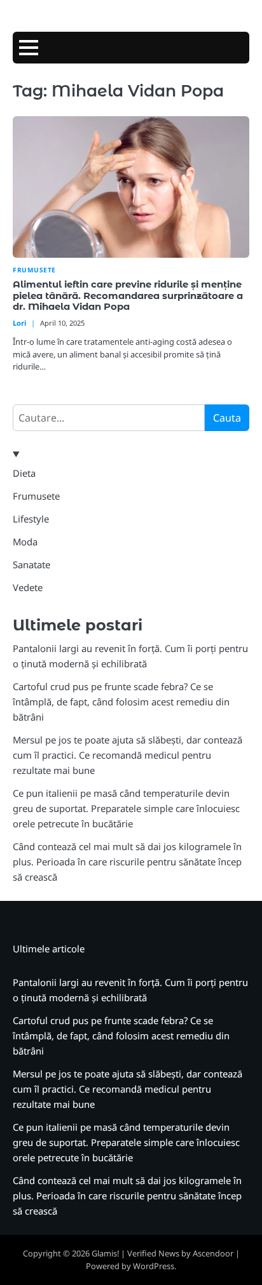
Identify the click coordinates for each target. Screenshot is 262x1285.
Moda (25, 541)
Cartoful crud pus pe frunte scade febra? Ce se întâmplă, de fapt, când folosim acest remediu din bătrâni (121, 701)
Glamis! (105, 1253)
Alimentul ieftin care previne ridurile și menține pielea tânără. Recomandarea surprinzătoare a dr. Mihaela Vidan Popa (128, 296)
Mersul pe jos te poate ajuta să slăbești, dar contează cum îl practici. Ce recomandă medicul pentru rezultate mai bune (127, 754)
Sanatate (31, 564)
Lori (19, 323)
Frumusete (34, 270)
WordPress (153, 1266)
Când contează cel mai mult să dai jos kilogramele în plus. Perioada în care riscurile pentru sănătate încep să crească (127, 861)
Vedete (28, 587)
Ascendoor (213, 1253)
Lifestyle (31, 518)
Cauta (227, 418)
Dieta (24, 473)
